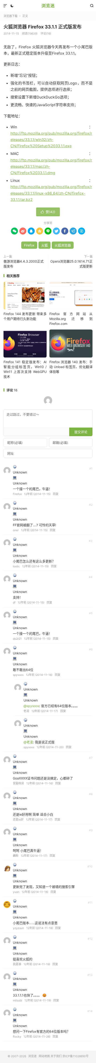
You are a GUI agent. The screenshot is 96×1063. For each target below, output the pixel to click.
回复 (55, 494)
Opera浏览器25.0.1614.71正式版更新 (71, 263)
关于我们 (56, 1056)
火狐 (44, 245)
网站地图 (44, 1056)
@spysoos (31, 706)
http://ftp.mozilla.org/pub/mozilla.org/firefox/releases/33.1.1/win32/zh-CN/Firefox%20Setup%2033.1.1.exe (51, 139)
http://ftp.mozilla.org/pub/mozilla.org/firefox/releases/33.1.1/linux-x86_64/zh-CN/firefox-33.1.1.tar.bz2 (51, 193)
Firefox (29, 245)
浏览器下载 (10, 16)
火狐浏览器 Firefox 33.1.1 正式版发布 (42, 27)
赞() (48, 212)
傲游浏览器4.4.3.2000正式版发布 (23, 263)
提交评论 (80, 432)
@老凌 (28, 742)
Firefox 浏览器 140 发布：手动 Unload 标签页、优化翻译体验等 (71, 367)
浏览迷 (48, 5)
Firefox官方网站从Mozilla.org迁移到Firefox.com (71, 319)
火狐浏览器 (63, 245)
